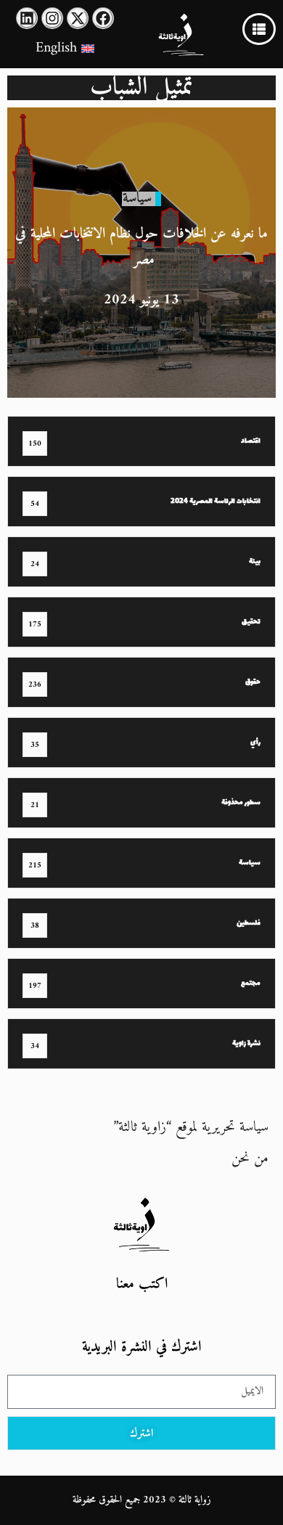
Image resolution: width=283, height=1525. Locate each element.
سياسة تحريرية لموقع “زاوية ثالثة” (190, 1127)
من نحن (249, 1159)
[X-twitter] (78, 18)
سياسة (137, 198)
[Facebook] (103, 18)
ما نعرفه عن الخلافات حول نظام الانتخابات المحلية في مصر (141, 247)
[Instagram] (52, 18)
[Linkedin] (27, 18)
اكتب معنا (142, 1284)
